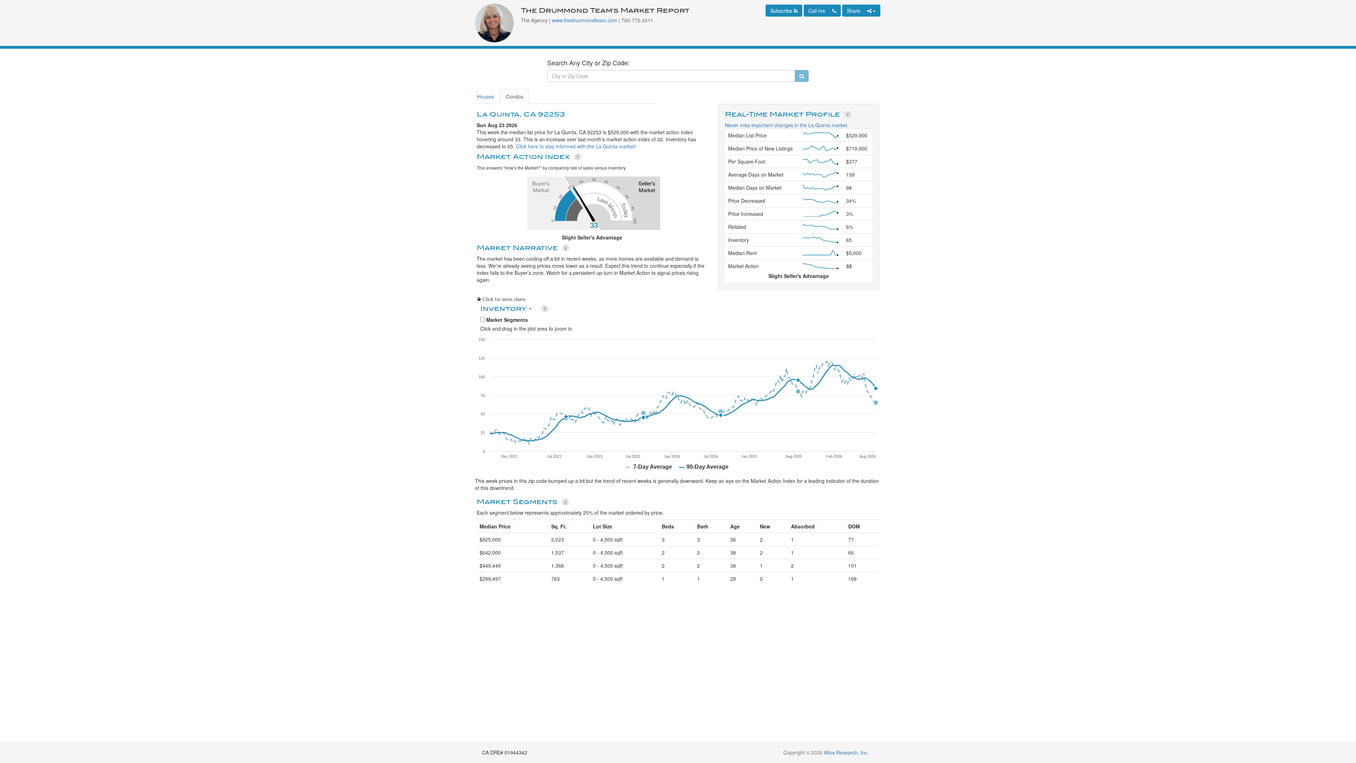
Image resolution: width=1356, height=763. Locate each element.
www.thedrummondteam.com (584, 20)
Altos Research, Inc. (846, 752)
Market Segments (506, 319)
